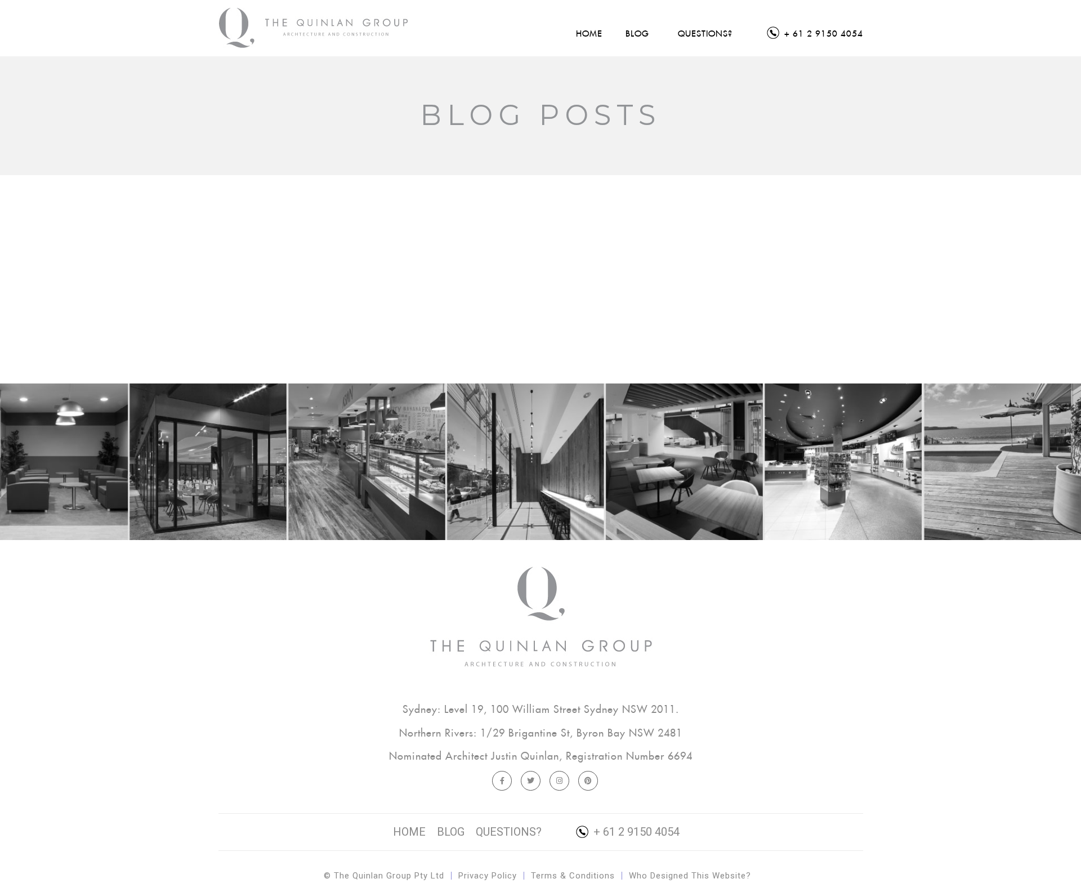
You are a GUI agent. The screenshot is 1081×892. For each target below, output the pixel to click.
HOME (409, 832)
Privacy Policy (487, 876)
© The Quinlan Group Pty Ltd (384, 876)
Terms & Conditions (573, 876)
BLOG (450, 832)
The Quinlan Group (314, 28)
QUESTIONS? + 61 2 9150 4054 (578, 832)
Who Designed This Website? (690, 876)
